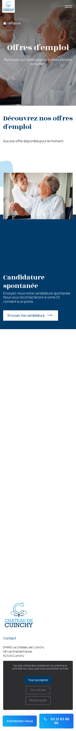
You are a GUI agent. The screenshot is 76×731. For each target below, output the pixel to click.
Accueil (4, 23)
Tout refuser (38, 690)
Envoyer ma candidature (26, 315)
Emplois (15, 23)
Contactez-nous (20, 721)
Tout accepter (38, 680)
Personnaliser (38, 700)
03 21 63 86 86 (59, 721)
